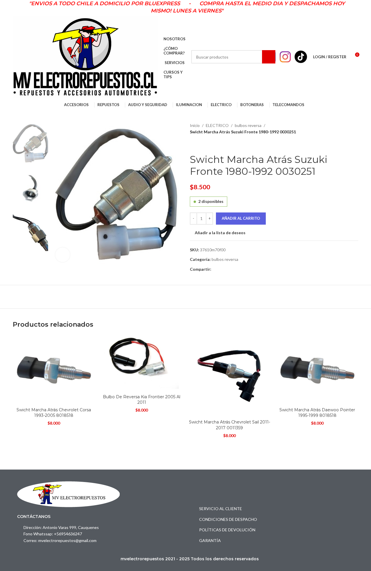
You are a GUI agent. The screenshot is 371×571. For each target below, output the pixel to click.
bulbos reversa (248, 125)
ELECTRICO (217, 125)
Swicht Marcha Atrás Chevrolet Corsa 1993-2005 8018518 (54, 412)
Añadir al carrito (241, 218)
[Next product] (207, 144)
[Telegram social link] (221, 269)
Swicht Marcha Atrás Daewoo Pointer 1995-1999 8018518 (317, 412)
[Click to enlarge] (62, 255)
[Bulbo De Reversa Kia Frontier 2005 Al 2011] (142, 363)
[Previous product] (193, 144)
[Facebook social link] (214, 269)
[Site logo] (85, 56)
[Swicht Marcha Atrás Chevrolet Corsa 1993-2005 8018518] (54, 370)
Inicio (195, 125)
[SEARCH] (268, 56)
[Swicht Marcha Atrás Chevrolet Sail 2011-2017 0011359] (229, 376)
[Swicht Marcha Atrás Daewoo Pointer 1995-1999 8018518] (317, 370)
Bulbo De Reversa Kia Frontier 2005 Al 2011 (141, 399)
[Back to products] (200, 144)
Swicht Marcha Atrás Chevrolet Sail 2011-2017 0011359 (229, 424)
